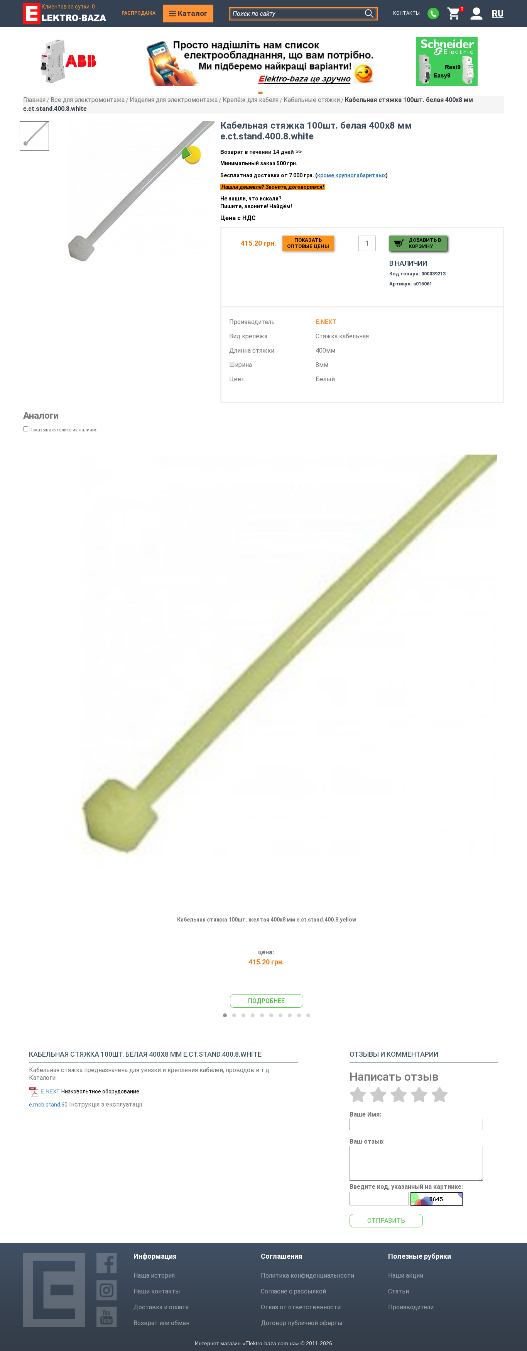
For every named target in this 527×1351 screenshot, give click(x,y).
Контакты (406, 13)
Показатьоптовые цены (308, 243)
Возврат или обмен (161, 1323)
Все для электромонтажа (88, 100)
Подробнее (266, 1001)
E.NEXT (50, 1091)
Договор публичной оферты (302, 1323)
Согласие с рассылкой (293, 1291)
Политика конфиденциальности (307, 1275)
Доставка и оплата (161, 1307)
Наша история (154, 1275)
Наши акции (405, 1275)
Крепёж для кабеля (251, 100)
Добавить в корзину (425, 243)
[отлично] (439, 1094)
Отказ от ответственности (301, 1307)
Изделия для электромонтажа (174, 100)
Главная (34, 100)
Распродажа (138, 13)
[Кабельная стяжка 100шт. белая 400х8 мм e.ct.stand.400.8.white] (131, 204)
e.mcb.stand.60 (48, 1105)
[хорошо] (419, 1094)
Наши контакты (156, 1291)
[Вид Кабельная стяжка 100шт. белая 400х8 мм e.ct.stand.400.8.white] (40, 136)
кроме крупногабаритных (351, 175)
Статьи (398, 1291)
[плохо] (378, 1094)
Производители (411, 1307)
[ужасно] (358, 1094)
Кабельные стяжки (312, 100)
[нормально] (398, 1094)
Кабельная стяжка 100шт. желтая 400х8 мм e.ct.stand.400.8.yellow (266, 920)
